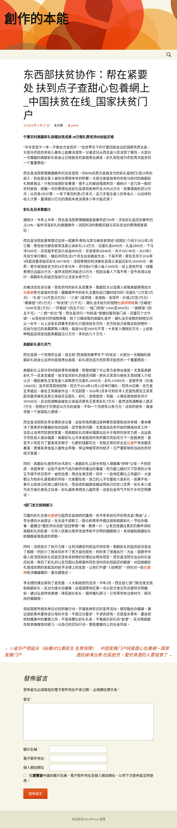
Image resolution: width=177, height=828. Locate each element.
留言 (27, 699)
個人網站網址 (33, 767)
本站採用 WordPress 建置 (89, 819)
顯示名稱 (31, 749)
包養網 (28, 292)
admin (75, 125)
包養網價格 (126, 303)
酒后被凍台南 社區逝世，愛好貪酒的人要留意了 (124, 654)
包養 (130, 443)
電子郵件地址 (34, 758)
